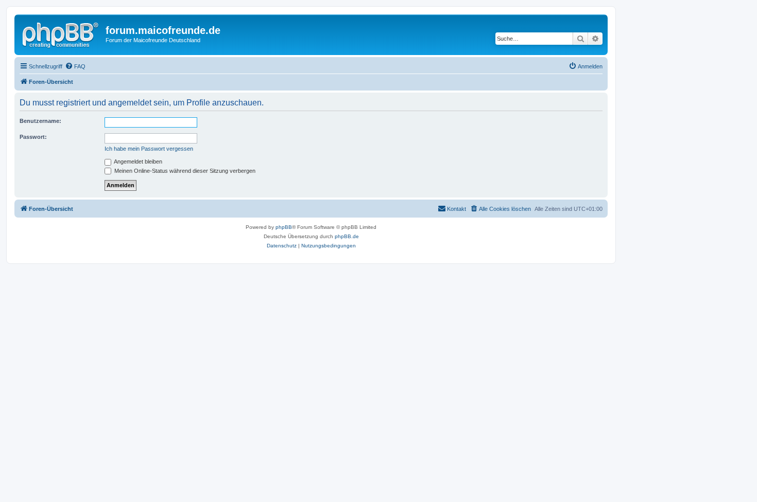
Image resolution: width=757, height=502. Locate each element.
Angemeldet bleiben (137, 161)
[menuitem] (75, 66)
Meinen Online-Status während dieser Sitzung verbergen (184, 171)
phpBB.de (347, 236)
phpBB (284, 227)
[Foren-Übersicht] (61, 33)
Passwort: (33, 137)
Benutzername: (40, 121)
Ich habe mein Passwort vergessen (149, 149)
